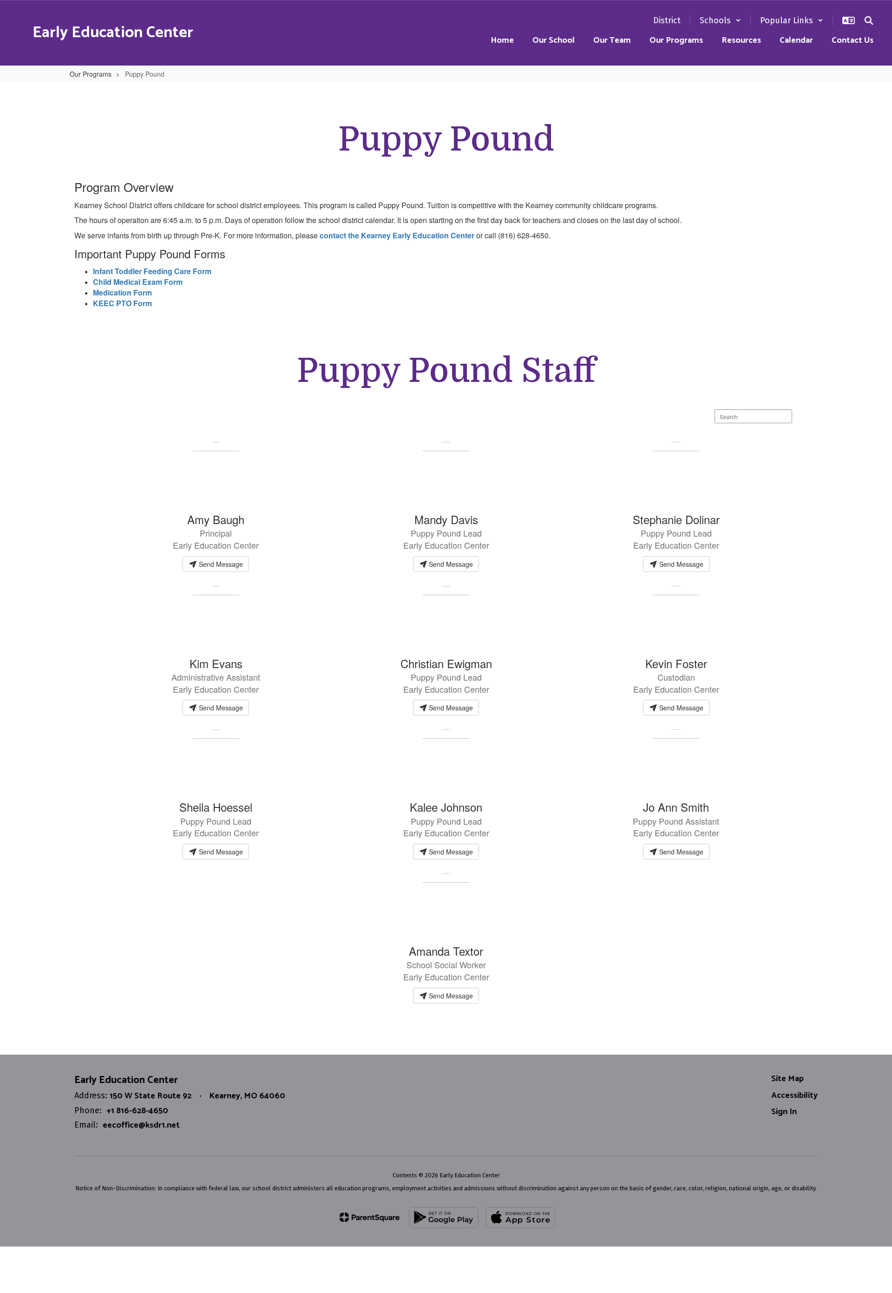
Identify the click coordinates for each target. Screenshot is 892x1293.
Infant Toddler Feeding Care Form (152, 271)
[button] (720, 20)
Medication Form (122, 292)
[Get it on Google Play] (444, 1217)
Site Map (787, 1079)
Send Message (220, 564)
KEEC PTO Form (122, 303)
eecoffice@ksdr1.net (141, 1125)
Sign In (784, 1112)
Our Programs (91, 74)
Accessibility (794, 1096)
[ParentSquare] (369, 1217)
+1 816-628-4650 (137, 1111)
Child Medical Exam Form (138, 281)
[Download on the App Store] (520, 1217)
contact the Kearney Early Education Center (397, 235)
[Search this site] (868, 20)
